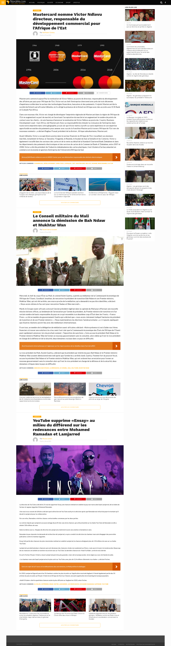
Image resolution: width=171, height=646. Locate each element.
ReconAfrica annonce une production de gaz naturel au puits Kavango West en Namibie (68, 399)
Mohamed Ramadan (87, 584)
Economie (59, 2)
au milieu (37, 584)
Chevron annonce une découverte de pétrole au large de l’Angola (102, 398)
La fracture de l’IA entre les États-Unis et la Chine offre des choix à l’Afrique (69, 614)
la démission (54, 368)
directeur (60, 163)
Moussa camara (47, 438)
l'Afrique (67, 163)
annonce (37, 368)
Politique (41, 2)
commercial (38, 163)
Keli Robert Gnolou (48, 32)
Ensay (51, 584)
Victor (110, 163)
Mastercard (80, 163)
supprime (97, 584)
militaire (75, 368)
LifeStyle (76, 2)
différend (45, 584)
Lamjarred (63, 584)
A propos (121, 644)
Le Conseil (63, 368)
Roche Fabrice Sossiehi (49, 229)
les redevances (73, 584)
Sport (68, 2)
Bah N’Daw (45, 368)
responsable (102, 163)
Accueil (32, 2)
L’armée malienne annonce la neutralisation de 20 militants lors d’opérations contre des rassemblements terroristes (35, 399)
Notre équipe (130, 644)
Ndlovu (88, 163)
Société (50, 2)
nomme (94, 163)
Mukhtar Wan (84, 368)
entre (56, 584)
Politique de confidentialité (146, 644)
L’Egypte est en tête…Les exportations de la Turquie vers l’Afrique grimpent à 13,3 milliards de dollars (35, 194)
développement (49, 163)
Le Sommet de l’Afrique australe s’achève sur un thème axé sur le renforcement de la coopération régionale (69, 194)
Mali (69, 368)
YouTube (105, 584)
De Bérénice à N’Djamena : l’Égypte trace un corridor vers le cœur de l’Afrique (103, 194)
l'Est (73, 163)
